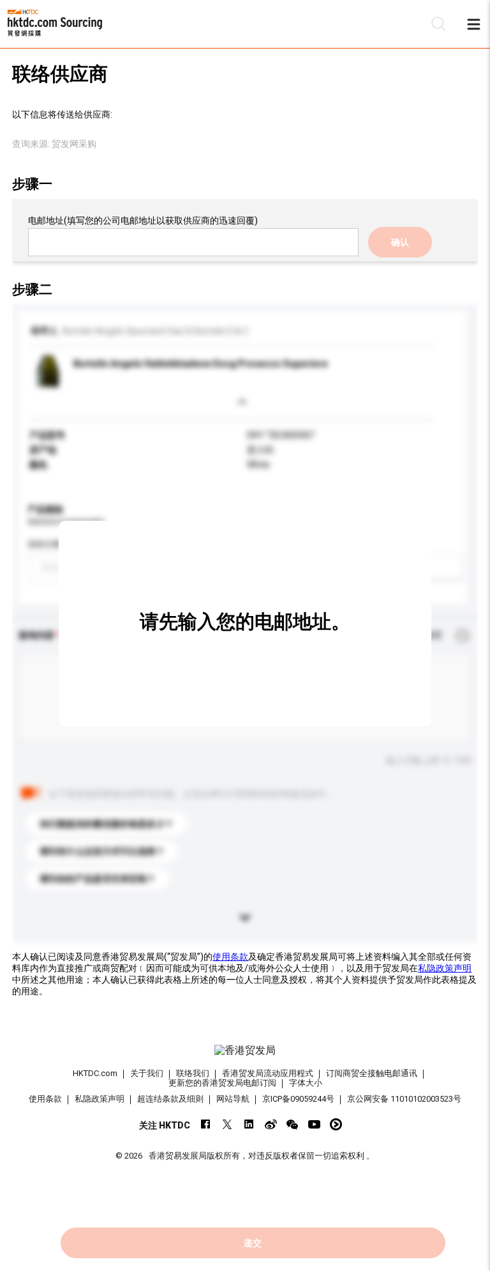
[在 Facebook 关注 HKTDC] (206, 1124)
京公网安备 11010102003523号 (404, 1099)
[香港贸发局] (245, 1050)
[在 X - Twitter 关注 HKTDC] (227, 1124)
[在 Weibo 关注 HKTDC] (271, 1124)
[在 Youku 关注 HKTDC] (336, 1124)
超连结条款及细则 (170, 1099)
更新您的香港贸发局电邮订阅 (222, 1083)
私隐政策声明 (444, 968)
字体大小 (305, 1083)
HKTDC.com (95, 1073)
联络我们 (192, 1073)
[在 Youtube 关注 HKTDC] (314, 1124)
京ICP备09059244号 (298, 1099)
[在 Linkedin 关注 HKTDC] (249, 1124)
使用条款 (230, 956)
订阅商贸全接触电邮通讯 (371, 1073)
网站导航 (232, 1099)
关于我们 (146, 1073)
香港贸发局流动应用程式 (267, 1073)
